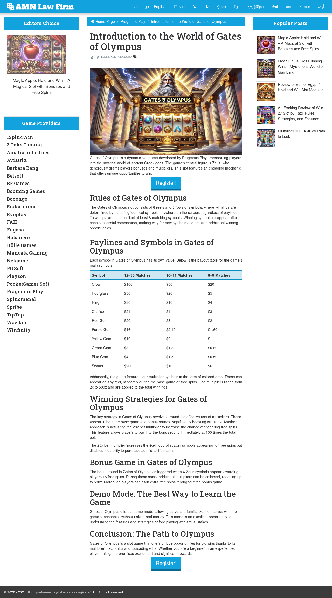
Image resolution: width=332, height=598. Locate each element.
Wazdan (16, 322)
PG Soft (15, 268)
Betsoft (15, 176)
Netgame (17, 260)
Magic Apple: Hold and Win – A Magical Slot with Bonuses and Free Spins (41, 86)
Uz (206, 6)
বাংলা (289, 6)
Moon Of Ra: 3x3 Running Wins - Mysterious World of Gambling (301, 66)
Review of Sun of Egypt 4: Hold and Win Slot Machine (300, 86)
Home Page (104, 21)
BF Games (18, 183)
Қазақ (221, 6)
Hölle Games (21, 245)
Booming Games (26, 191)
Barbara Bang (22, 168)
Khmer (304, 6)
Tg (236, 6)
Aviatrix (17, 160)
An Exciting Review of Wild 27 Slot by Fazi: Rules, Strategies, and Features (300, 113)
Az (194, 6)
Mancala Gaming (27, 253)
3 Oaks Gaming (24, 145)
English (160, 6)
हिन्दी (275, 6)
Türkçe (179, 6)
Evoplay (17, 214)
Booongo (17, 199)
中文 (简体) (255, 6)
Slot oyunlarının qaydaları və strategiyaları (59, 592)
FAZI (12, 222)
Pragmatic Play (25, 291)
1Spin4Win (20, 137)
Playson (16, 276)
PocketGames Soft (28, 284)
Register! (166, 182)
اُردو (321, 6)
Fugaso (15, 230)
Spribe (14, 307)
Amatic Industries (28, 152)
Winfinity (19, 330)
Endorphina (21, 206)
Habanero (18, 237)
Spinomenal (21, 299)
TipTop (15, 315)
